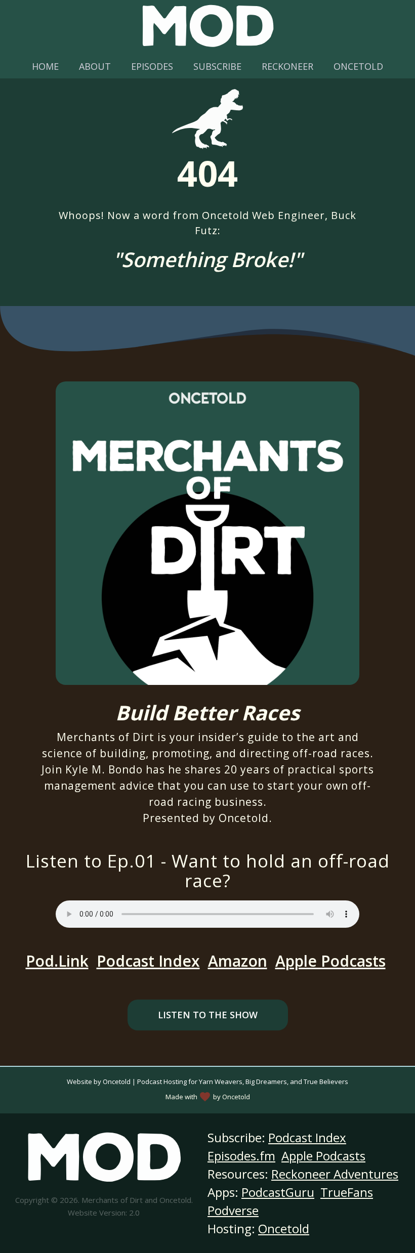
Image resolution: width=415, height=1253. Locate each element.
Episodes (152, 66)
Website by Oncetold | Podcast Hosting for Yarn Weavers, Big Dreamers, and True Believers (207, 1081)
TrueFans (346, 1192)
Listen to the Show (208, 1015)
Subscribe (217, 66)
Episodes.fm (241, 1155)
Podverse (233, 1210)
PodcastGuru (277, 1192)
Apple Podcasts (330, 960)
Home (45, 66)
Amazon (237, 960)
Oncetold (358, 66)
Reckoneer (287, 66)
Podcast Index (148, 960)
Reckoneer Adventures (334, 1173)
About (95, 66)
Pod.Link (57, 960)
